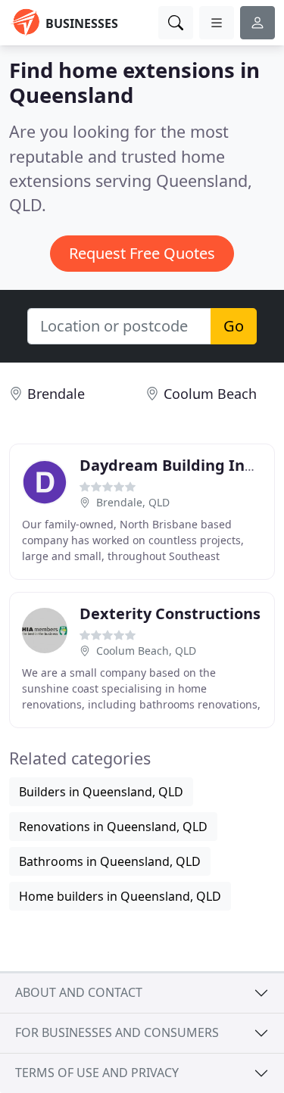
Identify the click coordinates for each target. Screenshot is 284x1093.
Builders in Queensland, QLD (101, 791)
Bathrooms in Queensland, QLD (110, 861)
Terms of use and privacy (97, 1072)
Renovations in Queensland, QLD (113, 826)
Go (233, 326)
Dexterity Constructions (170, 613)
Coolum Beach (210, 394)
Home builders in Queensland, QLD (120, 896)
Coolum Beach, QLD (146, 650)
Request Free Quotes (142, 253)
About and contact (78, 992)
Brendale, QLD (133, 502)
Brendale (56, 394)
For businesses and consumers (117, 1032)
